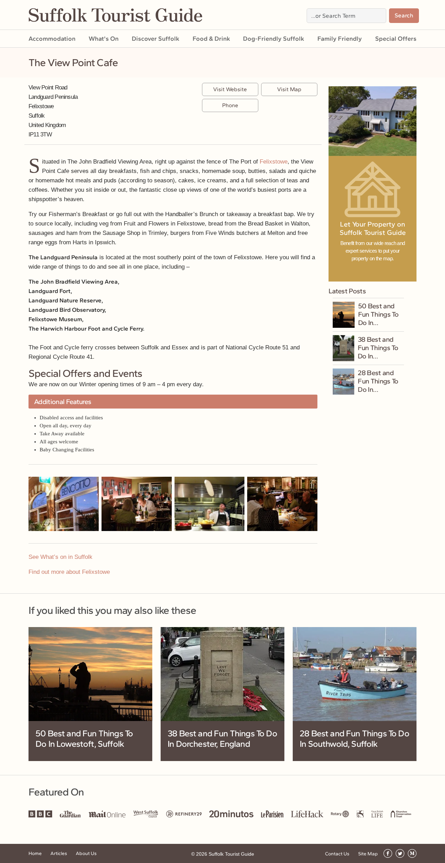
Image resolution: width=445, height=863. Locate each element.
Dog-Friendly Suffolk (273, 38)
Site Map (368, 854)
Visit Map (289, 89)
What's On (104, 38)
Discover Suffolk (155, 38)
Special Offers (395, 38)
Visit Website (230, 89)
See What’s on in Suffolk (60, 557)
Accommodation (52, 38)
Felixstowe (274, 161)
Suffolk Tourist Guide (231, 854)
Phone (230, 105)
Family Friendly (339, 38)
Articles (58, 853)
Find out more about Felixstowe (69, 572)
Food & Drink (211, 38)
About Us (86, 853)
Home (35, 853)
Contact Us (337, 854)
